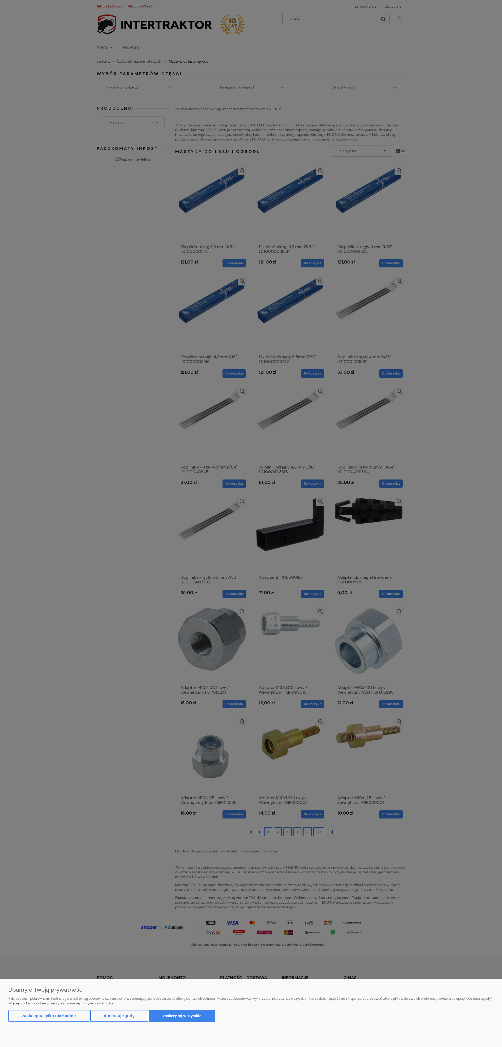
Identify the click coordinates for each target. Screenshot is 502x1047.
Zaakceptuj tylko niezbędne (49, 1016)
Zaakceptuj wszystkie (182, 1016)
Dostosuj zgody (119, 1016)
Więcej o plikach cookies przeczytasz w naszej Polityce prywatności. (61, 1003)
